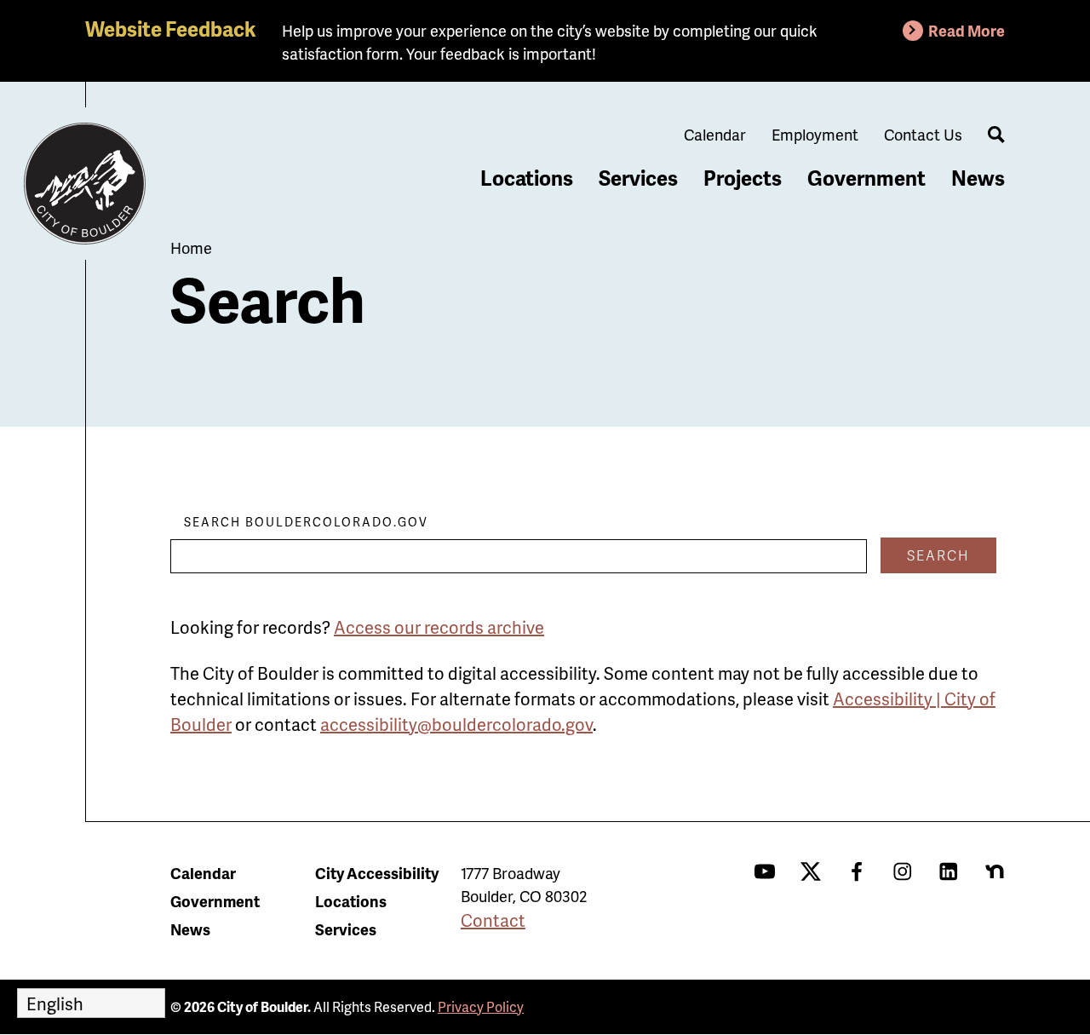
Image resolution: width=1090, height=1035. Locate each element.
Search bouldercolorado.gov (306, 522)
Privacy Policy (481, 1006)
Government (866, 178)
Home (191, 247)
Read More (966, 30)
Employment (815, 134)
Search (938, 555)
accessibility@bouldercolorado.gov (456, 724)
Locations (526, 178)
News (978, 178)
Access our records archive (439, 627)
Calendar (715, 134)
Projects (742, 178)
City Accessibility (377, 872)
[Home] (85, 184)
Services (638, 178)
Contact (493, 920)
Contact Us (923, 134)
